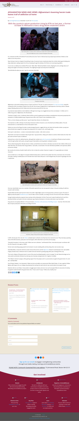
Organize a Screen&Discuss (61, 383)
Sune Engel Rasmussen (14, 20)
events (14, 404)
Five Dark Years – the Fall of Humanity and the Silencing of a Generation (17, 290)
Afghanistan (46, 249)
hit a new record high (58, 104)
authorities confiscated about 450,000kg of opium (45, 201)
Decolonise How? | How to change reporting (38, 301)
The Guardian (35, 20)
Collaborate (67, 4)
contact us (67, 406)
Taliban (26, 238)
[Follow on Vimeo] (36, 358)
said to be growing (46, 139)
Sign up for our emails (27, 362)
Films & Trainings (49, 4)
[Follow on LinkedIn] (41, 358)
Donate (17, 383)
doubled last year (24, 194)
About (41, 4)
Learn (72, 4)
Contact (43, 414)
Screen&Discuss (58, 4)
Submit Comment (66, 347)
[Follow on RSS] (43, 358)
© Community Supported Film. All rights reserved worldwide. (39, 418)
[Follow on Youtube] (38, 358)
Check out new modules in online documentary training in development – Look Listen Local (61, 301)
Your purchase (28, 402)
